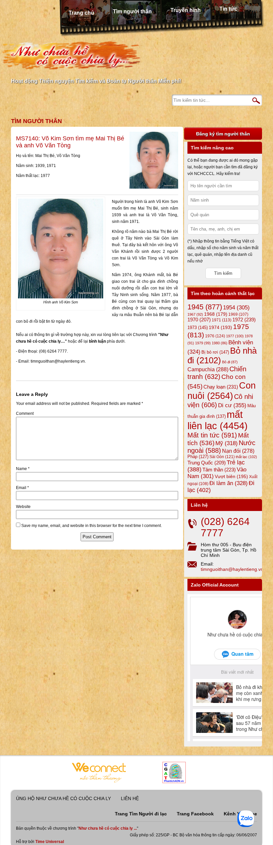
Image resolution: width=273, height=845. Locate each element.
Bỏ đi (230, 362)
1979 (203, 343)
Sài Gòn (222, 456)
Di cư (232, 405)
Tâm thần (219, 469)
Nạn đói (238, 451)
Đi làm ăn (228, 483)
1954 (236, 307)
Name (23, 468)
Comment (25, 413)
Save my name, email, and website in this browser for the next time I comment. (91, 525)
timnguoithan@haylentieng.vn (232, 569)
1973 (197, 327)
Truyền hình (185, 10)
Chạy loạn (220, 387)
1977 (235, 336)
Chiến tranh (216, 372)
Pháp (197, 456)
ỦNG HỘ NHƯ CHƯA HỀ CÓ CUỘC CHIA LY (63, 798)
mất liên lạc (217, 420)
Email (22, 487)
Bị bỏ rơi (215, 352)
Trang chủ (81, 13)
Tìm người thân (132, 11)
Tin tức (228, 9)
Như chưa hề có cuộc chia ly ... (108, 828)
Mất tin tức (212, 435)
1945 (204, 307)
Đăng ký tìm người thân (223, 133)
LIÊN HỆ (130, 798)
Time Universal (49, 841)
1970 (199, 319)
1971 (221, 320)
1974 (220, 327)
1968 (215, 314)
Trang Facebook (195, 813)
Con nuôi (221, 391)
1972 (244, 319)
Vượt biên (231, 476)
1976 (215, 336)
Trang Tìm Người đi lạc (141, 813)
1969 (238, 314)
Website (23, 506)
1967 (195, 314)
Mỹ (226, 443)
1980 (219, 343)
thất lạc (246, 457)
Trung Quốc (206, 462)
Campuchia (207, 369)
